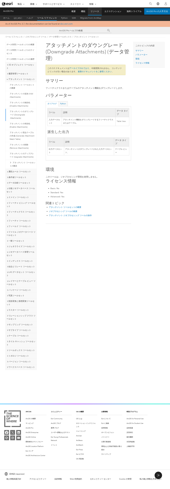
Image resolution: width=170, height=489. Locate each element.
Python (64, 18)
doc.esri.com (66, 24)
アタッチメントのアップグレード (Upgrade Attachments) (22, 155)
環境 (137, 59)
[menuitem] (36, 418)
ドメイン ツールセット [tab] (18, 197)
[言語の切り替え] (158, 3)
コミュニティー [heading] (56, 412)
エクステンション (112, 11)
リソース (95, 11)
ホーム (6, 18)
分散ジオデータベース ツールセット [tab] (21, 190)
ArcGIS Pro (8, 11)
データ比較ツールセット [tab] (19, 183)
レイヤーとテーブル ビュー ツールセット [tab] (21, 283)
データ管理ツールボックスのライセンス (20, 52)
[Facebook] (6, 432)
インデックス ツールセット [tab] (20, 261)
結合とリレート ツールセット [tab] (21, 266)
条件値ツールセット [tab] (17, 177)
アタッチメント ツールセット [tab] (21, 79)
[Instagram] (12, 437)
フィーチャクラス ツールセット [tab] (21, 213)
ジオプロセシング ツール (35, 37)
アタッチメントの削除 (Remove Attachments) (19, 146)
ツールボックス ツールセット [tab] (21, 350)
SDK (74, 18)
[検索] (150, 3)
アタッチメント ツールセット (86, 37)
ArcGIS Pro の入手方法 (157, 11)
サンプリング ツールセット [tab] (20, 324)
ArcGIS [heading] (28, 412)
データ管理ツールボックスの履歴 (20, 59)
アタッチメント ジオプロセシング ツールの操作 (70, 215)
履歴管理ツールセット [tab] (18, 73)
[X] (12, 432)
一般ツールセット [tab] (16, 241)
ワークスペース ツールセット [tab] (21, 367)
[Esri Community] (6, 437)
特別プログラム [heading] (132, 412)
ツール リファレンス (47, 18)
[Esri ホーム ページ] (7, 4)
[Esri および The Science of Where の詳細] (12, 419)
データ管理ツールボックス (60, 37)
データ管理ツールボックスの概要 (20, 44)
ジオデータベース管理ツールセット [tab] (20, 253)
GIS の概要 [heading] (80, 412)
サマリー (139, 50)
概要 (73, 11)
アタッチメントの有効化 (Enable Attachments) (20, 125)
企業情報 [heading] (104, 412)
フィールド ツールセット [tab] (19, 226)
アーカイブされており (79, 68)
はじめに (18, 18)
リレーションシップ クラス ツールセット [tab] (21, 317)
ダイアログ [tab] (52, 104)
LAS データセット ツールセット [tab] (21, 274)
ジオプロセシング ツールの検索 (63, 211)
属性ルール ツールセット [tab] (19, 171)
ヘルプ (30, 18)
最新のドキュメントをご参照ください (95, 71)
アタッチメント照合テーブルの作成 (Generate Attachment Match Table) (22, 135)
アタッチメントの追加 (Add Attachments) (21, 95)
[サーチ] (108, 30)
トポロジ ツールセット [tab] (18, 356)
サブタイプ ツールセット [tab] (19, 330)
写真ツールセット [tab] (16, 295)
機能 (83, 11)
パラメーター (141, 55)
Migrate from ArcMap (90, 18)
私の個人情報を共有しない (151, 479)
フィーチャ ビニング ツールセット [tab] (21, 204)
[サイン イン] (166, 4)
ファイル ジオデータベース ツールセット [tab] (21, 233)
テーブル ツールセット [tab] (18, 336)
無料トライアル (134, 11)
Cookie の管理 (125, 479)
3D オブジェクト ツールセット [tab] (20, 66)
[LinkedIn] (18, 432)
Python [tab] (63, 104)
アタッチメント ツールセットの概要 (22, 86)
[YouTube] (18, 437)
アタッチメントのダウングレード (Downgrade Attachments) (22, 114)
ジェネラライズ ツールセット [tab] (21, 246)
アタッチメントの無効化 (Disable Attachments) (20, 104)
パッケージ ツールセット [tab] (19, 290)
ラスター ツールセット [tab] (18, 310)
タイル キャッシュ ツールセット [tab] (21, 343)
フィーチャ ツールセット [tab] (19, 221)
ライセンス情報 (142, 63)
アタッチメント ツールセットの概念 (22, 164)
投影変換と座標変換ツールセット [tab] (20, 303)
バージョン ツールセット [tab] (19, 361)
